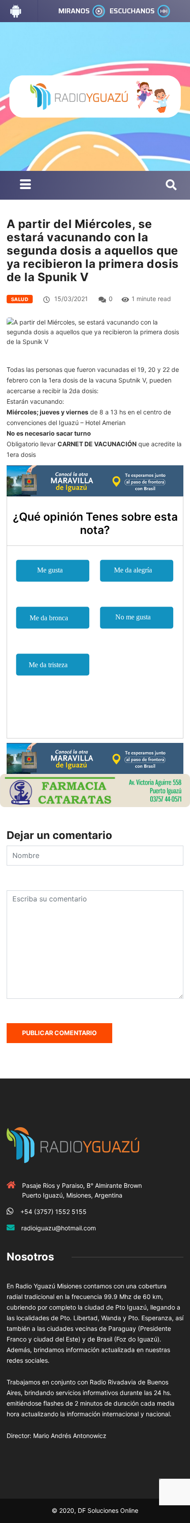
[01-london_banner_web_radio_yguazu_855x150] (95, 480)
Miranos (74, 10)
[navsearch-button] (171, 185)
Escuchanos (132, 10)
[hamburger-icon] (25, 185)
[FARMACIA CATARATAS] (95, 789)
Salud (19, 299)
